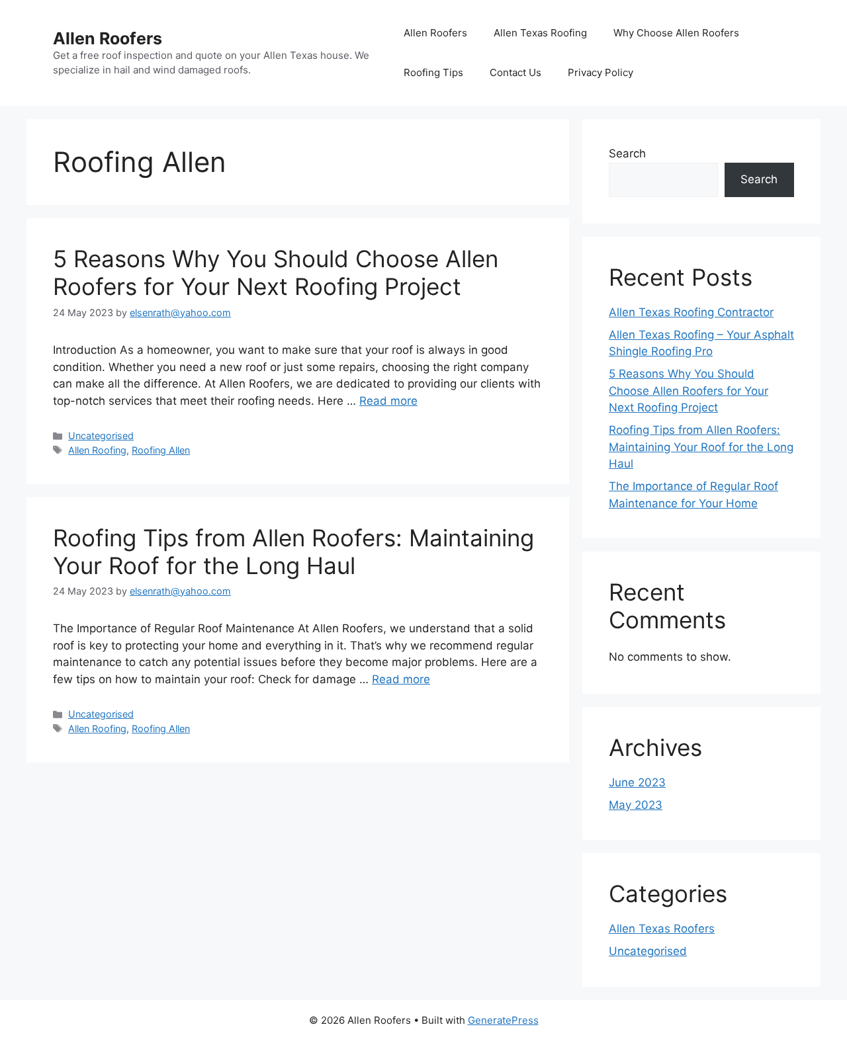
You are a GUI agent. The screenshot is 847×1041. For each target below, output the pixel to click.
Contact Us (515, 72)
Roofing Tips (433, 72)
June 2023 (637, 782)
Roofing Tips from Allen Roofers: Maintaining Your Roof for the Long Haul (293, 551)
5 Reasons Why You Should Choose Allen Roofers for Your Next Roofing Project (275, 272)
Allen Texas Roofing (540, 32)
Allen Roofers (107, 38)
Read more (388, 400)
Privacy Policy (600, 72)
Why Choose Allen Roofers (676, 32)
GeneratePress (503, 1020)
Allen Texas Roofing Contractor (691, 312)
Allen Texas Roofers (662, 928)
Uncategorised (101, 435)
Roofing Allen (161, 450)
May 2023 (635, 805)
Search (627, 153)
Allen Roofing (97, 450)
